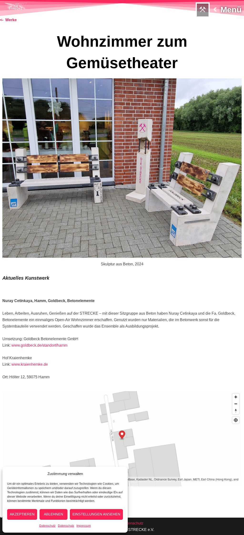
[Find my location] (235, 420)
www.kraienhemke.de (29, 364)
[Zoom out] (235, 403)
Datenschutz (47, 525)
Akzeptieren (22, 514)
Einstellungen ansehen (96, 514)
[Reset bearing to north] (235, 410)
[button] (203, 10)
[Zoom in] (235, 397)
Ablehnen (53, 514)
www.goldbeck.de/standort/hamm (39, 345)
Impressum (83, 525)
